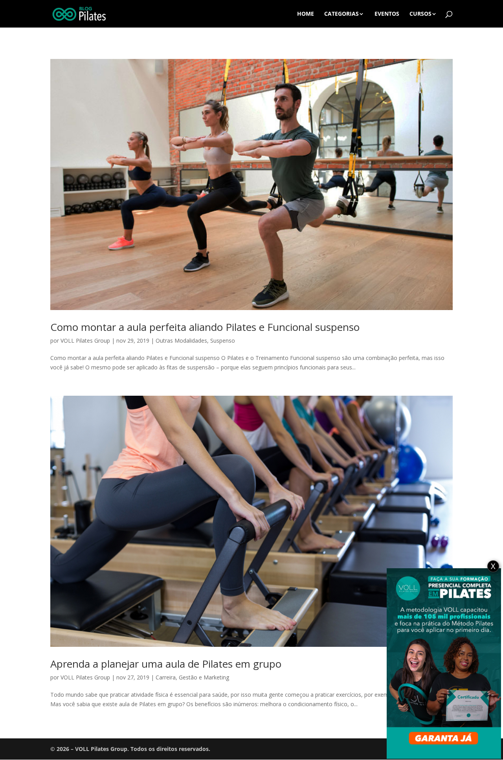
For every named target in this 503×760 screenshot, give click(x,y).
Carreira (166, 677)
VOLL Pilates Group (85, 340)
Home (305, 14)
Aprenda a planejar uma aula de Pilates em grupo (165, 664)
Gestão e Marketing (204, 677)
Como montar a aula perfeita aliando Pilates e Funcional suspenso (205, 327)
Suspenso (222, 340)
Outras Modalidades (181, 340)
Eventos (386, 14)
